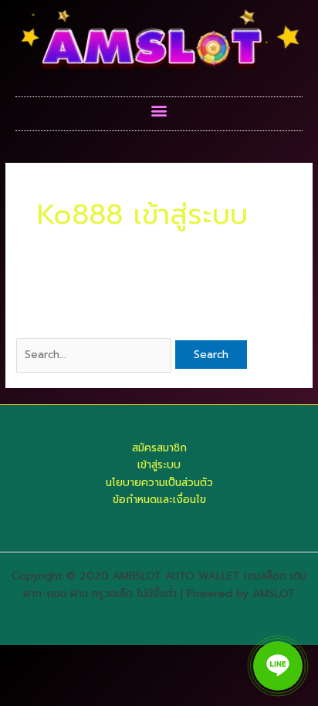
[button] (159, 110)
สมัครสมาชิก (159, 448)
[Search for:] (95, 354)
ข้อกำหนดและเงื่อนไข (159, 499)
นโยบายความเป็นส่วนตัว (159, 483)
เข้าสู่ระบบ (159, 465)
